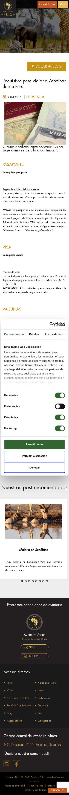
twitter (37, 96)
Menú (62, 4)
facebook (28, 96)
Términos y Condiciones (35, 790)
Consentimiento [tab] (14, 334)
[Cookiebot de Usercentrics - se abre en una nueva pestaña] (49, 324)
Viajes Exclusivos (47, 682)
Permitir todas (34, 444)
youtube (42, 96)
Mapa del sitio (14, 721)
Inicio (10, 682)
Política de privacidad (15, 786)
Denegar (34, 467)
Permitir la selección (34, 455)
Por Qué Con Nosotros (19, 705)
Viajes (10, 690)
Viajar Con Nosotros (18, 698)
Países (41, 690)
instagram (32, 96)
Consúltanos (44, 721)
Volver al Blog (47, 66)
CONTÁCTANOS (57, 790)
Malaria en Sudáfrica (33, 549)
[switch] (60, 406)
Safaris (41, 713)
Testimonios (44, 698)
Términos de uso (36, 786)
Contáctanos (47, 4)
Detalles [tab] (34, 334)
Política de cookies (55, 786)
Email (32, 647)
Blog (9, 713)
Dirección (43, 705)
